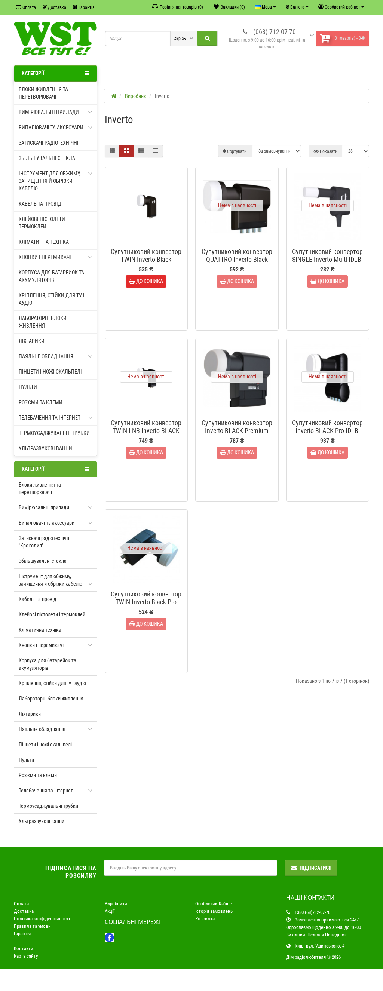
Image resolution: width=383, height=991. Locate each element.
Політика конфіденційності (42, 918)
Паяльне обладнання (46, 356)
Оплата (28, 7)
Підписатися (315, 868)
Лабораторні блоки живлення (43, 322)
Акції (109, 911)
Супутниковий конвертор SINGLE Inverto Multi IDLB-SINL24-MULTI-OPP (327, 259)
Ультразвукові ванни (45, 448)
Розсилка (205, 918)
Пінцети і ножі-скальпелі (50, 372)
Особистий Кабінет (214, 903)
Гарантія (86, 7)
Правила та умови (32, 926)
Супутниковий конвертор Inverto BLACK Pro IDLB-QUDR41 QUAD (327, 430)
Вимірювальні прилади (49, 112)
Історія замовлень (214, 911)
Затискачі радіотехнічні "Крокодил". (44, 542)
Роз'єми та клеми (40, 402)
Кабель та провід (40, 204)
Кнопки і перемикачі (45, 257)
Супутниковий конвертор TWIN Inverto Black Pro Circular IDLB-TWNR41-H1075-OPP (146, 606)
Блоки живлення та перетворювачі (43, 93)
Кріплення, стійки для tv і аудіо (52, 299)
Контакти (23, 948)
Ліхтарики (32, 341)
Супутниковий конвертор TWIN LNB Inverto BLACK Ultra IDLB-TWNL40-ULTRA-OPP (146, 434)
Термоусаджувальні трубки (54, 433)
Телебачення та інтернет (49, 418)
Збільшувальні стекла (47, 158)
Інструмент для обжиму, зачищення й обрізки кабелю (49, 181)
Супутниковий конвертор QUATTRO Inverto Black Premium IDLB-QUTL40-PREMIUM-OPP (237, 263)
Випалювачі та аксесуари (51, 128)
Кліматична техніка (44, 242)
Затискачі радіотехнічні (49, 143)
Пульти (28, 387)
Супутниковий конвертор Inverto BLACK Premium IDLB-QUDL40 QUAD (237, 430)
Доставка (56, 7)
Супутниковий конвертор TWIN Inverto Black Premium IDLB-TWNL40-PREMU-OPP (146, 263)
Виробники (116, 903)
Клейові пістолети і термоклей (43, 223)
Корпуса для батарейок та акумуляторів (51, 276)
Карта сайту (26, 956)
